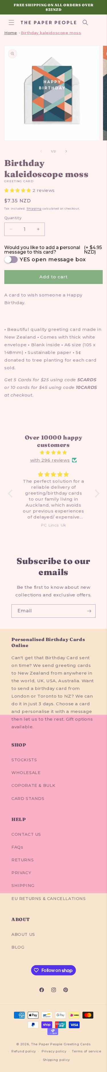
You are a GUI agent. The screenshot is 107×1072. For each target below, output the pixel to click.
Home (10, 32)
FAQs (17, 847)
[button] (11, 22)
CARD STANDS (28, 798)
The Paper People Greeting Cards (61, 1044)
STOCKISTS (24, 759)
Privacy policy (54, 1051)
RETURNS (22, 859)
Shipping (34, 208)
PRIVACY (21, 872)
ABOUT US (23, 934)
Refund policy (23, 1051)
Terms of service (86, 1051)
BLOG (17, 947)
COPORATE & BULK (33, 785)
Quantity (12, 217)
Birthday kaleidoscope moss (51, 32)
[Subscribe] (89, 611)
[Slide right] (66, 151)
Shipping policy (56, 1060)
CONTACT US (26, 834)
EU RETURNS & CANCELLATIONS (48, 898)
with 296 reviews (50, 460)
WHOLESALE (26, 772)
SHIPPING (23, 885)
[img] (53, 452)
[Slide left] (41, 151)
